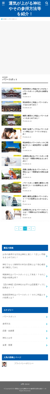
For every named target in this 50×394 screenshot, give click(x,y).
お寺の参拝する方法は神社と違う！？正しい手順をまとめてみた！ (24, 255)
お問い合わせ (25, 384)
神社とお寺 (8, 338)
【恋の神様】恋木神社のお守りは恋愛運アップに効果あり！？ (24, 286)
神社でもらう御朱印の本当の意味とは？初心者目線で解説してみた (24, 266)
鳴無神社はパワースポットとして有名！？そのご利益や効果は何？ (24, 276)
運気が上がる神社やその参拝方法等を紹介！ (25, 8)
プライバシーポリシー (24, 363)
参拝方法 (6, 324)
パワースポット (9, 316)
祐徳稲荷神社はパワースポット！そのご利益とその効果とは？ (24, 296)
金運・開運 (7, 345)
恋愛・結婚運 (8, 331)
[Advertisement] (25, 47)
